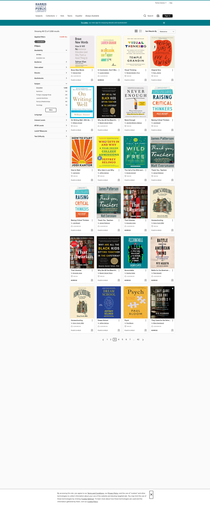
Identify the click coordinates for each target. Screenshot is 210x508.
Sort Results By (151, 31)
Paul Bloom (129, 323)
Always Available (92, 16)
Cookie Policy (92, 502)
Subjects (39, 16)
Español (79, 16)
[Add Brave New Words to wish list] (92, 80)
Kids (62, 16)
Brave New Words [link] (77, 70)
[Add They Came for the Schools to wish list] (172, 330)
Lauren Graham (104, 73)
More (50, 110)
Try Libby (84, 23)
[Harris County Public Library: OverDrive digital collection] (41, 7)
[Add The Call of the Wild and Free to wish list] (145, 180)
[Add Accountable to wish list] (145, 280)
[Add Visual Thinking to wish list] (145, 80)
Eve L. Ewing (157, 73)
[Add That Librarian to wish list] (145, 230)
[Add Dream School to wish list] (118, 330)
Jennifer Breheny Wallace (134, 123)
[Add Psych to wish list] (145, 330)
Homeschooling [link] (157, 220)
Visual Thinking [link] (130, 70)
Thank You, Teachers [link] (159, 170)
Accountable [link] (129, 270)
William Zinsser (77, 123)
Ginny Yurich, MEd (78, 323)
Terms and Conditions (96, 493)
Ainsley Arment (131, 173)
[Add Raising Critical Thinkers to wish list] (172, 130)
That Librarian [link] (130, 220)
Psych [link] (127, 320)
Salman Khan (77, 73)
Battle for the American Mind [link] (161, 270)
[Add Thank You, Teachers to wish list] (172, 180)
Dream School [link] (103, 320)
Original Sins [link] (156, 70)
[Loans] (158, 16)
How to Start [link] (75, 170)
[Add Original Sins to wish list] (172, 80)
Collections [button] (51, 16)
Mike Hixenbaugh (158, 323)
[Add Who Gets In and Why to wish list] (118, 180)
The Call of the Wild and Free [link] (135, 170)
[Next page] (143, 339)
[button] (161, 3)
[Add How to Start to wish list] (92, 180)
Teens (69, 16)
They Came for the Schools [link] (161, 320)
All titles (38, 55)
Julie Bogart (156, 123)
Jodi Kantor (76, 173)
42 (138, 339)
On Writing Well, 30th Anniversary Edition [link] (81, 120)
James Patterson (158, 173)
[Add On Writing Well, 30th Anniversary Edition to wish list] (92, 130)
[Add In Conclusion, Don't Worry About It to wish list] (118, 80)
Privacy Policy (113, 493)
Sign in (167, 16)
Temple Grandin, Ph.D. (133, 73)
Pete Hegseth (157, 273)
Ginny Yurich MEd (158, 223)
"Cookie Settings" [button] (87, 499)
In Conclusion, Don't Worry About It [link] (108, 70)
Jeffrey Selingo (104, 173)
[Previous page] (103, 339)
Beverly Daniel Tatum (106, 123)
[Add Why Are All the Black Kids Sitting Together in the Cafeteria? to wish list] (118, 130)
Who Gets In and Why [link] (106, 170)
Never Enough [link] (130, 120)
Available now (40, 58)
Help (170, 3)
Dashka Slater (130, 273)
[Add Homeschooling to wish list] (172, 230)
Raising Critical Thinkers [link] (160, 120)
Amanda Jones (131, 223)
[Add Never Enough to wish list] (145, 130)
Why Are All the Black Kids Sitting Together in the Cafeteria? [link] (108, 120)
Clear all (63, 37)
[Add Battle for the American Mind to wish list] (172, 280)
